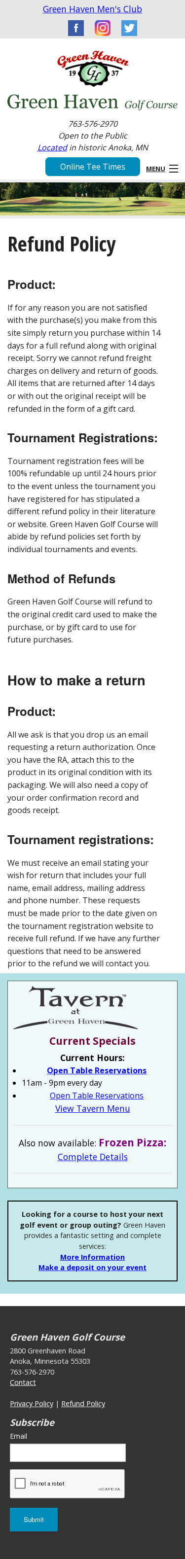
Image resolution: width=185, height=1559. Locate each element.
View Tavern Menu (92, 1108)
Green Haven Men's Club (92, 9)
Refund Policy (83, 1403)
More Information (92, 1257)
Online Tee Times (92, 166)
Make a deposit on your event (92, 1267)
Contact (23, 1382)
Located (52, 147)
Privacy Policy (31, 1403)
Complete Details (93, 1157)
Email (18, 1436)
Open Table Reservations (97, 1070)
